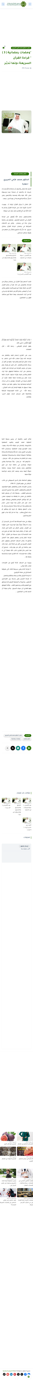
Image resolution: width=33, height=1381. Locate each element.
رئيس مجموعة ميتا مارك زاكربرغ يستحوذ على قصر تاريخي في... (8, 1183)
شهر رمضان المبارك (20, 174)
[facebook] (25, 1374)
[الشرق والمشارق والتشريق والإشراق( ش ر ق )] (9, 248)
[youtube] (7, 1374)
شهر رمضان (27, 739)
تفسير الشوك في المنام (9, 1159)
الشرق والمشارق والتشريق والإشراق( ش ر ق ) (9, 258)
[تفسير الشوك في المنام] (8, 1151)
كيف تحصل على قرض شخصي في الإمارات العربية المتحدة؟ (8, 1203)
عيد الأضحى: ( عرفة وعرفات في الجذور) (25, 257)
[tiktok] (4, 1374)
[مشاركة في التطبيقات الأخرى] (7, 748)
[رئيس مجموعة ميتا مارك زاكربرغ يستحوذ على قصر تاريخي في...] (8, 1173)
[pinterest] (14, 1374)
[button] (23, 748)
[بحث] (3, 4)
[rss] (16, 1378)
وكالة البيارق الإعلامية (9, 1371)
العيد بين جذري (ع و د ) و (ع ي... (27, 828)
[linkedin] (11, 1374)
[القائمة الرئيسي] (30, 4)
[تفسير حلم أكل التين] (8, 1136)
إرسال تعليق (24, 846)
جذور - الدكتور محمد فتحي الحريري (21, 48)
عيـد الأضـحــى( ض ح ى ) (24, 274)
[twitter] (22, 1374)
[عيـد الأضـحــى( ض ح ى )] (24, 267)
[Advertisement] (16, 28)
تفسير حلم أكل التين (10, 1144)
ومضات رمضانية (16, 739)
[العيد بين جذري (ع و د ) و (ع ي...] (27, 820)
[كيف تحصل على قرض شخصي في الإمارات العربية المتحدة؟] (8, 1192)
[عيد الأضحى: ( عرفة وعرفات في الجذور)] (24, 248)
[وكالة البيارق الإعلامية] (16, 4)
